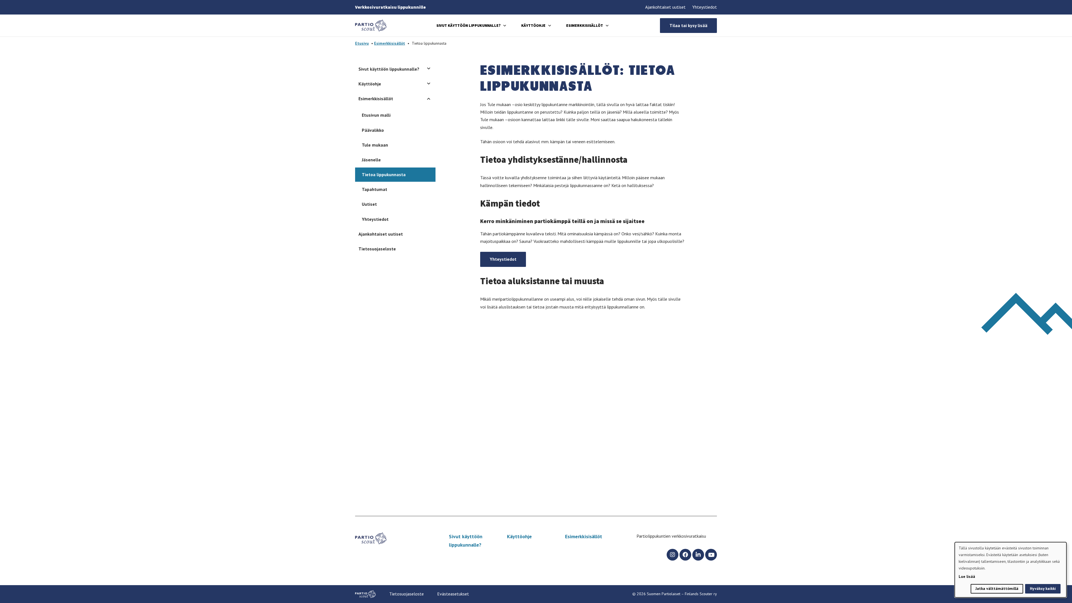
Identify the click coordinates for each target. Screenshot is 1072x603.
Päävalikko (373, 130)
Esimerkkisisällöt (584, 25)
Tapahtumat (374, 189)
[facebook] (685, 555)
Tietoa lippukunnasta (384, 174)
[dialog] (1010, 569)
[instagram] (672, 555)
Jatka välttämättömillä (996, 588)
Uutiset (369, 204)
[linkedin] (698, 555)
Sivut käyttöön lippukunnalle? (468, 25)
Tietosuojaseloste (377, 249)
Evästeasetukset (453, 594)
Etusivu (362, 43)
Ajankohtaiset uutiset (665, 7)
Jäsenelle (371, 159)
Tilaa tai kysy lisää (688, 25)
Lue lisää (967, 576)
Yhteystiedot (704, 7)
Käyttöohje (533, 25)
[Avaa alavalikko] (505, 25)
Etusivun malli (376, 115)
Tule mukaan (375, 145)
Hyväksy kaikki (1043, 588)
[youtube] (711, 555)
